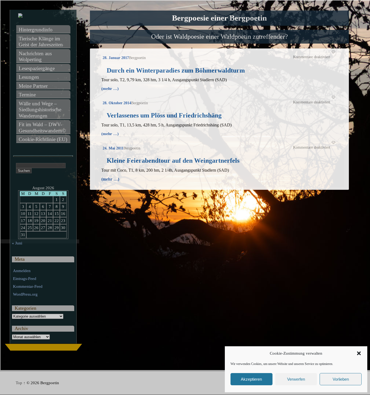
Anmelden (22, 271)
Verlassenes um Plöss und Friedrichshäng (164, 115)
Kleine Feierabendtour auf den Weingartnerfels (173, 160)
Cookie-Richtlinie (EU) (43, 139)
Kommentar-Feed (28, 286)
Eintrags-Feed (24, 278)
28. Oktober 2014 (117, 103)
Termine (27, 94)
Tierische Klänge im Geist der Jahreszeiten (41, 42)
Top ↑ (20, 383)
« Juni (17, 243)
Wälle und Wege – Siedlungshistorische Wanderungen (41, 110)
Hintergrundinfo (36, 29)
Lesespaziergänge (37, 68)
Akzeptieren (251, 379)
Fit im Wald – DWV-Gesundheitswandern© (42, 127)
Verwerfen (296, 379)
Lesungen (29, 77)
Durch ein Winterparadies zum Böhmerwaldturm (176, 70)
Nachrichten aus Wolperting (36, 57)
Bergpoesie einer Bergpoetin (219, 18)
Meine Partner (33, 86)
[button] (359, 353)
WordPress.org (25, 294)
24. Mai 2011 (113, 148)
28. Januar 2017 (116, 58)
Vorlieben (341, 379)
